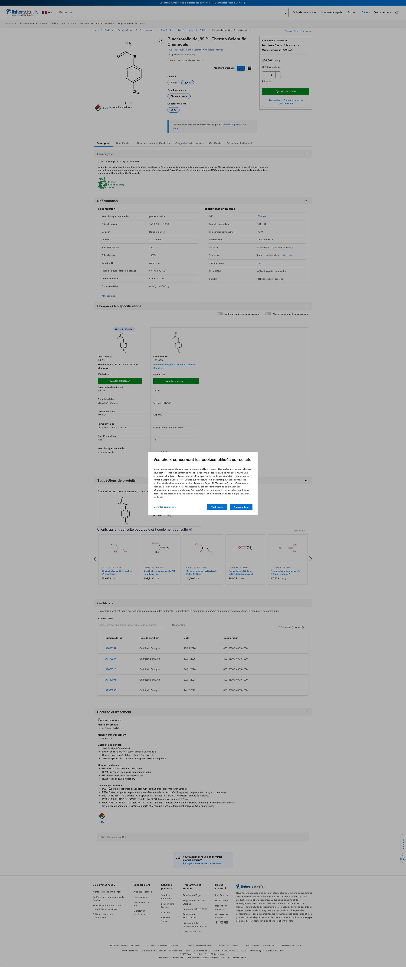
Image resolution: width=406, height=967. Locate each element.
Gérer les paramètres (165, 506)
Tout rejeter (217, 507)
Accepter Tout (241, 507)
